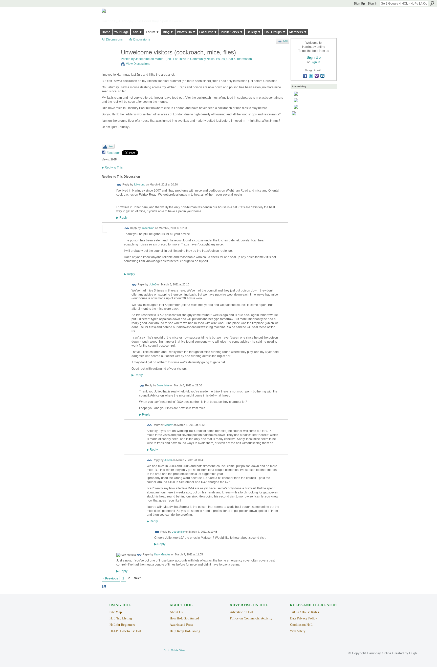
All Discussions (112, 39)
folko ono (139, 184)
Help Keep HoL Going (185, 631)
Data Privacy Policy (303, 618)
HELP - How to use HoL (126, 631)
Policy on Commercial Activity (251, 618)
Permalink (119, 184)
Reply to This (112, 167)
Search (432, 3)
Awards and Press (181, 625)
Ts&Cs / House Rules (304, 612)
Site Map (116, 612)
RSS (104, 587)
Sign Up (359, 3)
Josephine (142, 59)
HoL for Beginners (122, 625)
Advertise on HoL (242, 612)
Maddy (168, 425)
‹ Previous (110, 578)
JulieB (153, 284)
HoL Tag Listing (121, 618)
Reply (121, 217)
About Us (176, 612)
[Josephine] (110, 63)
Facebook (113, 153)
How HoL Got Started (184, 618)
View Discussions (138, 64)
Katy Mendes (162, 554)
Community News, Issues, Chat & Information (221, 59)
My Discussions (139, 39)
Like (110, 146)
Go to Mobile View (174, 650)
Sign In (372, 3)
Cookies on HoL (301, 625)
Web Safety (297, 631)
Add (285, 41)
